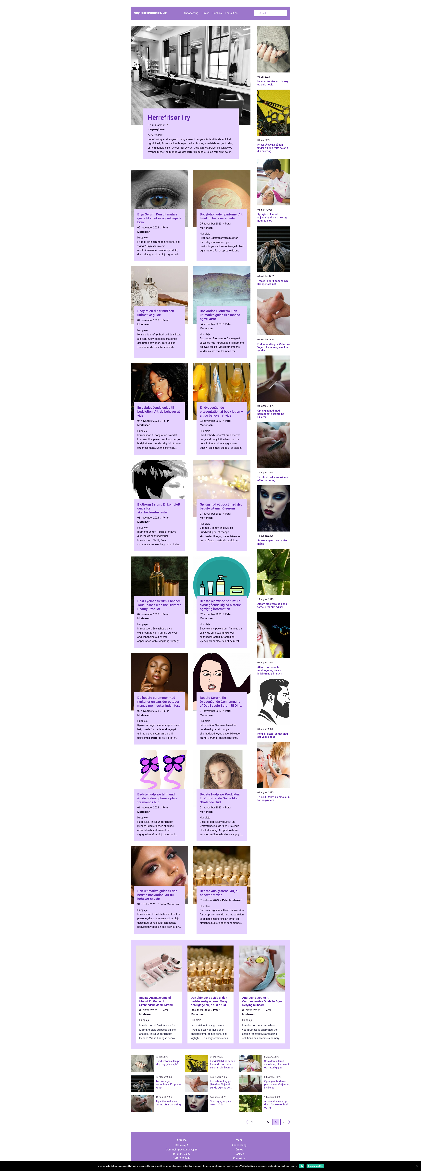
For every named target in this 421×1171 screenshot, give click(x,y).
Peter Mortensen (170, 904)
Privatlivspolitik (315, 1166)
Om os (205, 13)
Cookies (217, 13)
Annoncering (191, 13)
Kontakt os (231, 13)
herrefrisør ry (155, 135)
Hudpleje (142, 237)
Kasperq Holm (156, 129)
